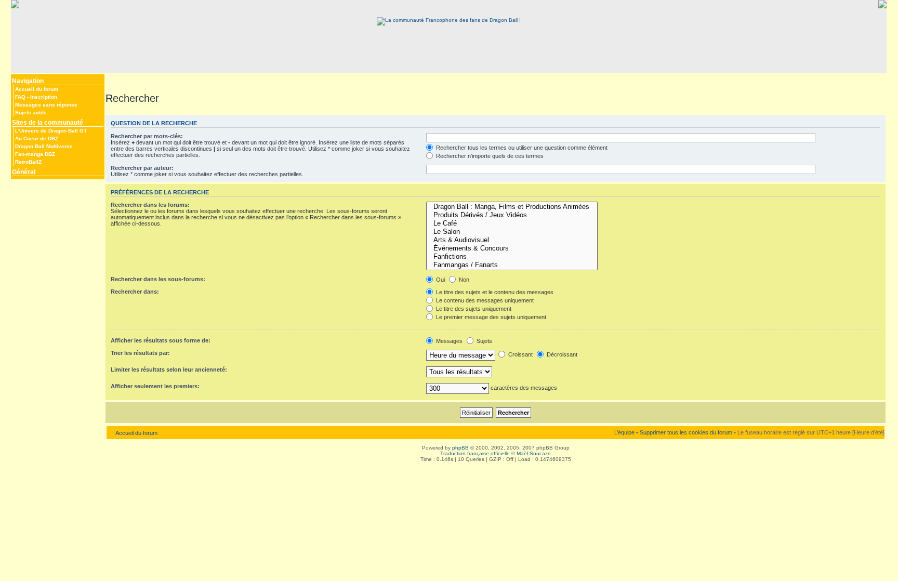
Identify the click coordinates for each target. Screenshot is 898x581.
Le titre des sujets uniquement (472, 309)
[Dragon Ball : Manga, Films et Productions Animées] (511, 207)
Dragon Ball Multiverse (44, 146)
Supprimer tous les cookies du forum (686, 432)
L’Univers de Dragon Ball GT (51, 131)
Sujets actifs (31, 112)
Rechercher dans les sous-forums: (158, 279)
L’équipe (624, 432)
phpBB (460, 448)
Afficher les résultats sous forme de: (160, 340)
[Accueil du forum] (449, 20)
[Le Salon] (511, 232)
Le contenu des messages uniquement (484, 300)
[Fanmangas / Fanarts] (511, 265)
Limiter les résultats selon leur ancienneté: (169, 369)
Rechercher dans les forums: (150, 205)
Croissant (520, 354)
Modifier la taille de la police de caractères (113, 79)
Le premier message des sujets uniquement (490, 317)
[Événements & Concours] (511, 248)
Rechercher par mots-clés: (147, 136)
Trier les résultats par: (140, 353)
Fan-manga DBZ (35, 154)
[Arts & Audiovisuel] (511, 240)
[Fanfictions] (511, 257)
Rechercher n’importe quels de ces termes (489, 156)
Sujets (483, 341)
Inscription (43, 97)
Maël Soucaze (534, 453)
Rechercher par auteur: (142, 168)
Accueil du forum (36, 89)
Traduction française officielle (475, 453)
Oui (439, 279)
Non (463, 279)
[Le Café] (511, 223)
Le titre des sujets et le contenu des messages (493, 292)
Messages (448, 341)
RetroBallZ (28, 162)
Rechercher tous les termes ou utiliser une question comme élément (521, 147)
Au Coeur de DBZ (36, 138)
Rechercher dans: (135, 291)
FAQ (20, 97)
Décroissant (561, 354)
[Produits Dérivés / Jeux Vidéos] (511, 215)
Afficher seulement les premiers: (155, 386)
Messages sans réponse (46, 105)
